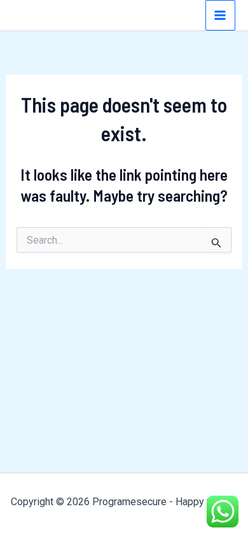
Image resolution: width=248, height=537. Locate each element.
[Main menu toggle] (220, 15)
